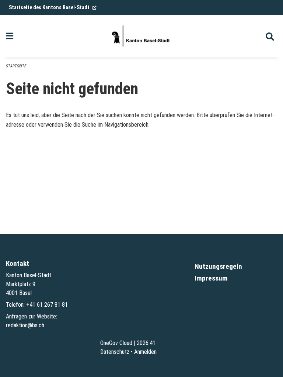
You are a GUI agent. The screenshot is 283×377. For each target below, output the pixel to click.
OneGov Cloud (116, 342)
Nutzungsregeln (218, 266)
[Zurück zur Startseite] (141, 36)
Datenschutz (114, 351)
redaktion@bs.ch (25, 325)
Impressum (211, 278)
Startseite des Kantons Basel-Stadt (53, 7)
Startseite (16, 66)
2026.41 (146, 342)
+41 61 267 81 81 (47, 304)
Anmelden (145, 351)
